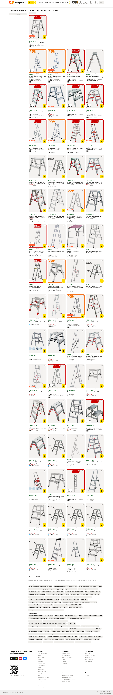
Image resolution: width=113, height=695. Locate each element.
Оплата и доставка (66, 655)
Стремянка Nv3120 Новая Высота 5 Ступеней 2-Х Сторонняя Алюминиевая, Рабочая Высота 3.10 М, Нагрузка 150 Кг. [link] (94, 322)
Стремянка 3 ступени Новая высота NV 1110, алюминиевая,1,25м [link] (75, 566)
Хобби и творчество (42, 671)
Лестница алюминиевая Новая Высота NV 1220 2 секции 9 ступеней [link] (37, 77)
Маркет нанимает (88, 661)
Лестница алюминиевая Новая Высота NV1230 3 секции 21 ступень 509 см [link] (75, 322)
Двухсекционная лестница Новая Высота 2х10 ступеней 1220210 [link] (36, 252)
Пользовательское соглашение (16, 692)
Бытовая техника (41, 657)
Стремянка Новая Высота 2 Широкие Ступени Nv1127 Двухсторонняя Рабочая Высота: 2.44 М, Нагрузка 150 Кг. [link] (94, 392)
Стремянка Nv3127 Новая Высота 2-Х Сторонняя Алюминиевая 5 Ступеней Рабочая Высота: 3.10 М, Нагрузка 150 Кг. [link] (94, 462)
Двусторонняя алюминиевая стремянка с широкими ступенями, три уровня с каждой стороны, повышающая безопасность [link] (75, 77)
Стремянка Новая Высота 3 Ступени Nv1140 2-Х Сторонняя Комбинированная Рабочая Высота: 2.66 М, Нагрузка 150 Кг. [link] (94, 217)
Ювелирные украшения (43, 687)
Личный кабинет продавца (67, 675)
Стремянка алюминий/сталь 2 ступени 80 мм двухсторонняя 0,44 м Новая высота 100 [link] (56, 497)
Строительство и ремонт (43, 683)
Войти (101, 2)
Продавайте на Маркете (67, 677)
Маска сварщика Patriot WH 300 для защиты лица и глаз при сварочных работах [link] (56, 252)
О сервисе (64, 659)
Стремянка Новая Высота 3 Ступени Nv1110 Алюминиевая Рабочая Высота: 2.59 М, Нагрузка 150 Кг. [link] (94, 497)
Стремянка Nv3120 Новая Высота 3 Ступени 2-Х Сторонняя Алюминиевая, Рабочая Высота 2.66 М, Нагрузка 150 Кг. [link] (37, 217)
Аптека (39, 667)
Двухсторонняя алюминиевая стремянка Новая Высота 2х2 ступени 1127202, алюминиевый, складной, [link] (75, 112)
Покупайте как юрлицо (66, 657)
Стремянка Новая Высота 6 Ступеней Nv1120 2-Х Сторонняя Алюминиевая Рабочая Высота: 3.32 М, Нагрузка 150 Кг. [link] (56, 217)
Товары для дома (41, 665)
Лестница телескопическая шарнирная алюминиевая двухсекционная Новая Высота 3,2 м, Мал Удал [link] (37, 287)
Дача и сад (40, 673)
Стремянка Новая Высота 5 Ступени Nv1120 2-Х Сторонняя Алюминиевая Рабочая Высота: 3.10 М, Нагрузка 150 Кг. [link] (94, 252)
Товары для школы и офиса (43, 677)
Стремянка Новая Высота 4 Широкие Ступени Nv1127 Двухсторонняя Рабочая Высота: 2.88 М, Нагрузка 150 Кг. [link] (94, 566)
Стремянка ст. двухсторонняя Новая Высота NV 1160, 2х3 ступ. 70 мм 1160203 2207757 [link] (37, 357)
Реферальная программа (90, 655)
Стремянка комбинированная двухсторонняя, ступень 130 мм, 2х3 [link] (56, 112)
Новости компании (89, 653)
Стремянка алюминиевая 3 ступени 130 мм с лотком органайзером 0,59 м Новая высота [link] (56, 566)
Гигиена (39, 659)
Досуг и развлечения (42, 653)
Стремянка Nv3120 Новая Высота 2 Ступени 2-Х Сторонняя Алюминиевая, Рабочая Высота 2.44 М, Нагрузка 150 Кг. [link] (56, 427)
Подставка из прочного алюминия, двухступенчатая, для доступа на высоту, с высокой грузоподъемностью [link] (93, 427)
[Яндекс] (109, 693)
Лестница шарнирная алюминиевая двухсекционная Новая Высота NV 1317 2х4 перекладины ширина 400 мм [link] (75, 217)
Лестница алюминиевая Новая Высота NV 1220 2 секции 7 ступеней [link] (56, 147)
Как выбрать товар (66, 653)
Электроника (40, 661)
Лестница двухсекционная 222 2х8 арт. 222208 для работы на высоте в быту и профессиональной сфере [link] (37, 392)
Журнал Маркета (65, 663)
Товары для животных (42, 681)
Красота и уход (41, 669)
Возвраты (64, 661)
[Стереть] (68, 2)
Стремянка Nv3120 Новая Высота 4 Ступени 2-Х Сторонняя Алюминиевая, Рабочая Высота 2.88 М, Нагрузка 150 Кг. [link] (37, 427)
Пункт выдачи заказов (89, 659)
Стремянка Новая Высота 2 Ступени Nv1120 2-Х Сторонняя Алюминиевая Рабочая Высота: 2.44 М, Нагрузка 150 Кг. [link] (37, 183)
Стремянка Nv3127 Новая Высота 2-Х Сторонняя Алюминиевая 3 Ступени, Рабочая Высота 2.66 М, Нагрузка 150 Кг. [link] (94, 183)
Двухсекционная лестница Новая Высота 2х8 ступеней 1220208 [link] (36, 147)
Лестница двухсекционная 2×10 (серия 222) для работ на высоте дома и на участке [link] (75, 287)
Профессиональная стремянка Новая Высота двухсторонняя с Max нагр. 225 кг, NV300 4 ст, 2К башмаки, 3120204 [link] (37, 112)
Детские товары (41, 685)
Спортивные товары (42, 679)
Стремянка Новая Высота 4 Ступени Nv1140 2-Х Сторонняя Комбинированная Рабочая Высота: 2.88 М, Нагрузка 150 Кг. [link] (75, 427)
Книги (39, 675)
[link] (40, 586)
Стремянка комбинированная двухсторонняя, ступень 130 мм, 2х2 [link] (56, 357)
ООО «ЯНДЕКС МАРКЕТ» (106, 691)
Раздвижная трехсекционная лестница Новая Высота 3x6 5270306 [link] (75, 497)
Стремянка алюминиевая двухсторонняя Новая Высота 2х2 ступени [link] (55, 287)
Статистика (5, 692)
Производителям (88, 657)
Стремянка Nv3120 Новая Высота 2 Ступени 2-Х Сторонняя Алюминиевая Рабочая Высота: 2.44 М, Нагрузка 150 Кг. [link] (37, 462)
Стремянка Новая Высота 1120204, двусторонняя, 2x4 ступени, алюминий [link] (94, 77)
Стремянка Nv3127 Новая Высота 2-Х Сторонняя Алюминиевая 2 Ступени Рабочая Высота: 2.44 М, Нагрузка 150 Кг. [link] (37, 322)
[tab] (12, 6)
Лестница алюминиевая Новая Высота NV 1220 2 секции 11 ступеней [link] (56, 77)
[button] (32, 13)
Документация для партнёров (68, 679)
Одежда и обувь (41, 663)
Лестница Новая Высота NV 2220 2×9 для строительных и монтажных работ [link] (56, 322)
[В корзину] (45, 37)
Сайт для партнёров (66, 681)
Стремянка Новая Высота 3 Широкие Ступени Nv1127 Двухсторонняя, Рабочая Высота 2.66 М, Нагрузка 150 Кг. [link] (37, 531)
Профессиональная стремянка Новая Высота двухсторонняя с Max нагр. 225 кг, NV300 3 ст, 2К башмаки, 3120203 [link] (75, 183)
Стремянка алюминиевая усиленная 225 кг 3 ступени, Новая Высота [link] (37, 497)
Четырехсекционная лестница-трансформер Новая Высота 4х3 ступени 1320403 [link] (55, 392)
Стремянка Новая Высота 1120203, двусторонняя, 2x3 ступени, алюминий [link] (37, 43)
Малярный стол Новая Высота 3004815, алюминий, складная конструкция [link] (73, 252)
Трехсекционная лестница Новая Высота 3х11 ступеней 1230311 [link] (74, 392)
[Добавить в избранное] (45, 17)
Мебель (39, 655)
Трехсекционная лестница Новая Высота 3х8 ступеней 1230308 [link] (74, 462)
